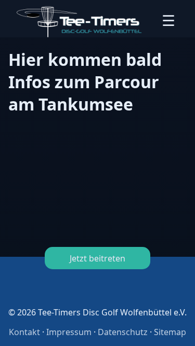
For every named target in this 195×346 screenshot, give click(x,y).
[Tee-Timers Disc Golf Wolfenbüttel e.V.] (79, 21)
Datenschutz (123, 332)
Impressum (69, 332)
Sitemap (170, 332)
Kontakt (24, 332)
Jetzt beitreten (97, 258)
